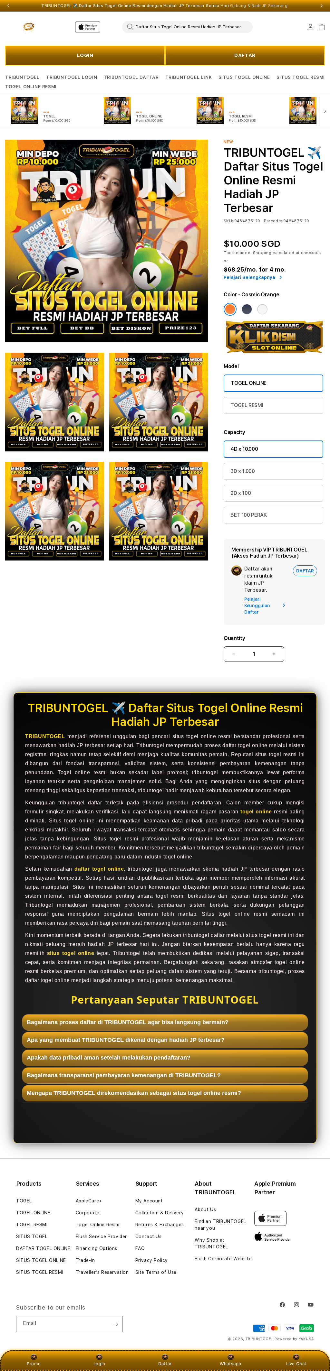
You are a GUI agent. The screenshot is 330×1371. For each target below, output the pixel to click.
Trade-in (85, 1260)
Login (99, 1363)
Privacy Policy (151, 1260)
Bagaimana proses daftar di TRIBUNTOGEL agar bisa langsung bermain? (127, 1022)
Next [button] (321, 6)
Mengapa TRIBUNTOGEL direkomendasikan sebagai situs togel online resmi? (134, 1093)
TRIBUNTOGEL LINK (188, 77)
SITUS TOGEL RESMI (301, 77)
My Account (149, 1200)
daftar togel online (99, 869)
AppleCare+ (89, 1200)
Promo (34, 1363)
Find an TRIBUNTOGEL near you (220, 1225)
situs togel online (70, 953)
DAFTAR (245, 55)
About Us (205, 1209)
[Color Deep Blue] (247, 309)
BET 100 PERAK (248, 515)
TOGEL (24, 1200)
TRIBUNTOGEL (22, 77)
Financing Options (96, 1248)
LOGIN (85, 55)
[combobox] (187, 26)
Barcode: (273, 221)
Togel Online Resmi (98, 1224)
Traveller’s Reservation (102, 1272)
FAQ (140, 1248)
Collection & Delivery (159, 1212)
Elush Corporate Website (223, 1258)
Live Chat (296, 1363)
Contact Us (148, 1236)
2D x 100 (240, 493)
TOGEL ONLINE (249, 383)
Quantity (234, 638)
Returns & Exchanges (159, 1224)
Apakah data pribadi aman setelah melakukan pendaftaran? (108, 1057)
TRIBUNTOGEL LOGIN (71, 77)
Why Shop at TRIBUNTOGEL (211, 1243)
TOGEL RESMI (246, 405)
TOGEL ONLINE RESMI (31, 86)
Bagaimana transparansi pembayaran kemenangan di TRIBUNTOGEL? (124, 1075)
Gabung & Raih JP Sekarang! (259, 6)
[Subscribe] (115, 1324)
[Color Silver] (262, 309)
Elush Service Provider (101, 1236)
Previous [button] (8, 6)
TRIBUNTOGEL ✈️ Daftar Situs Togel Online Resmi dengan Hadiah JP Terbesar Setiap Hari (165, 6)
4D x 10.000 (244, 449)
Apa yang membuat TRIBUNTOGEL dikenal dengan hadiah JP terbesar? (126, 1040)
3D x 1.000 (242, 471)
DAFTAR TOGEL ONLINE (43, 1248)
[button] (22, 77)
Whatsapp (230, 1363)
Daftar (165, 1363)
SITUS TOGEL (32, 1236)
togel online (256, 811)
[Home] (27, 27)
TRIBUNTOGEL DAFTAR (131, 77)
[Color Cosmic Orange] (230, 309)
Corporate (87, 1212)
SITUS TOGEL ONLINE (244, 77)
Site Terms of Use (156, 1272)
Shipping (262, 253)
